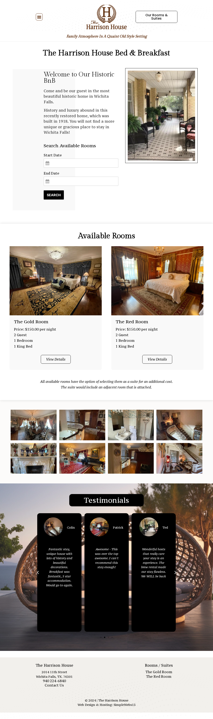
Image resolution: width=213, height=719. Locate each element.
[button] (39, 16)
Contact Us (54, 685)
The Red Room (158, 676)
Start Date (53, 155)
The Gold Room (158, 672)
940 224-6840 (54, 681)
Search (54, 195)
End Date (51, 173)
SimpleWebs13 (125, 705)
